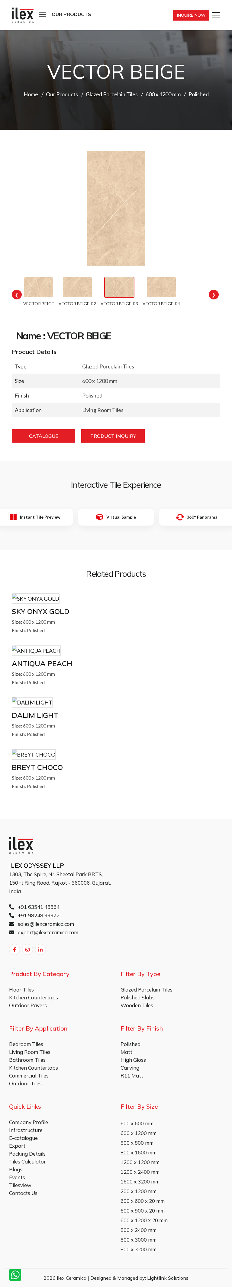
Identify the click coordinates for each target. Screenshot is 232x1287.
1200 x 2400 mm (140, 1172)
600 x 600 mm (137, 1123)
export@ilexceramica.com (47, 932)
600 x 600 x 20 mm (143, 1201)
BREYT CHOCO (37, 767)
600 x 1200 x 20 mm (144, 1220)
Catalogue (43, 436)
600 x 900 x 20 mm (143, 1210)
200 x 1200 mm (138, 1191)
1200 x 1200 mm (140, 1162)
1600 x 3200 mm (140, 1181)
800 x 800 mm (137, 1143)
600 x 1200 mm (138, 1133)
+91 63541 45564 (38, 907)
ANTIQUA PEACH (42, 663)
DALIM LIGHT (35, 715)
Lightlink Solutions (167, 1278)
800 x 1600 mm (138, 1152)
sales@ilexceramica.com (45, 924)
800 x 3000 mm (138, 1239)
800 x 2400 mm (138, 1230)
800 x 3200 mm (138, 1249)
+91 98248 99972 (38, 915)
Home (31, 94)
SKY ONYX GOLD (40, 611)
